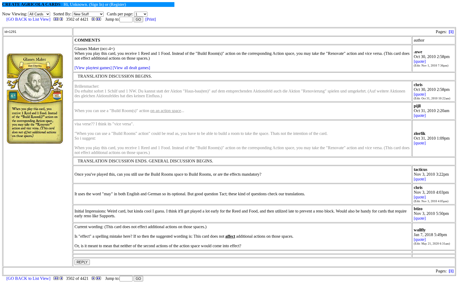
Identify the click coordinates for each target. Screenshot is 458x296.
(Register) (117, 4)
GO (138, 19)
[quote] (420, 61)
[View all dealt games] (131, 67)
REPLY (82, 262)
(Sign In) (96, 4)
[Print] (150, 19)
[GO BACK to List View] (28, 19)
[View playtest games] (93, 67)
